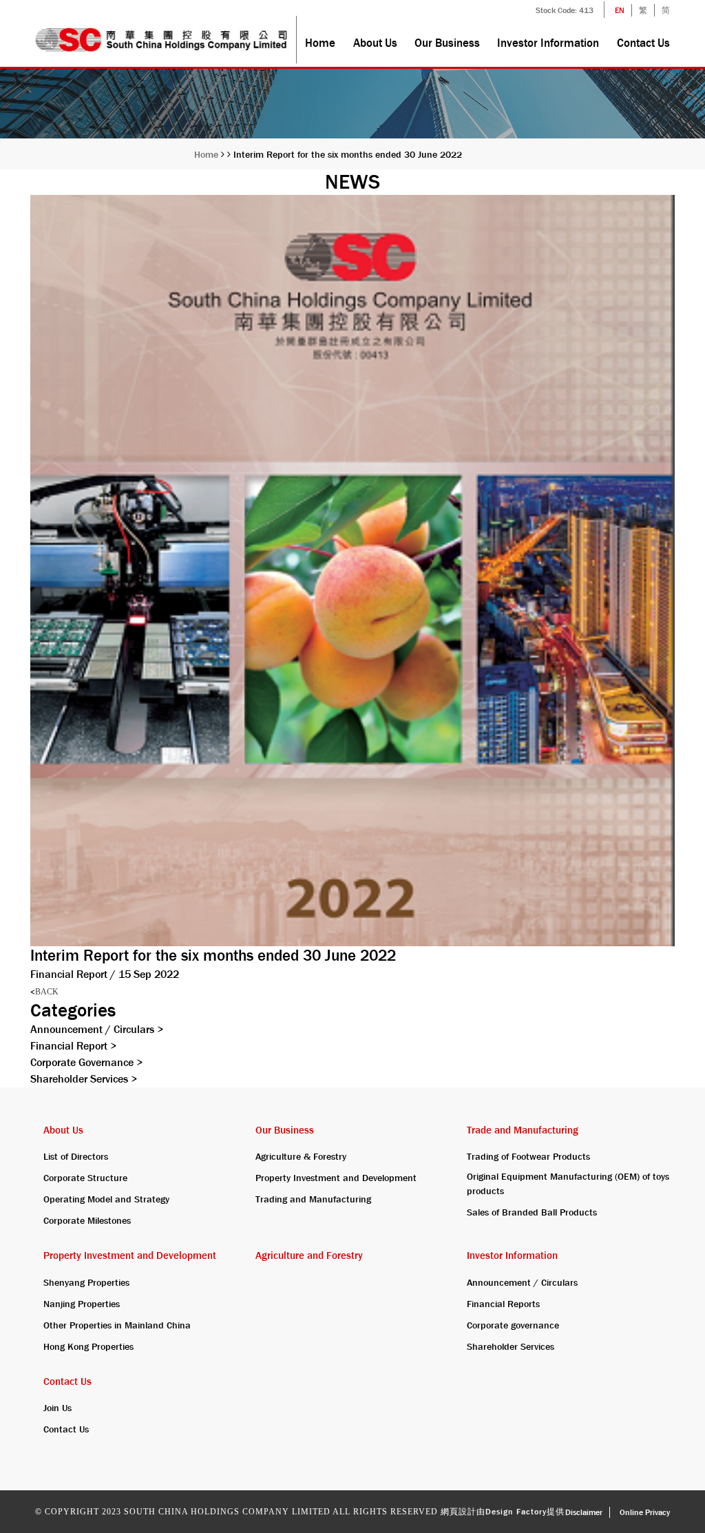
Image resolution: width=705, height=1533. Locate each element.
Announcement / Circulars (96, 1029)
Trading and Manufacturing (313, 1199)
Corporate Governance (86, 1062)
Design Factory (516, 1511)
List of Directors (75, 1156)
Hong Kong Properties (88, 1346)
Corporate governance (513, 1325)
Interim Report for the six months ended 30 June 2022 (347, 154)
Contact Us (643, 43)
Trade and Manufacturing (522, 1130)
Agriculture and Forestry (309, 1255)
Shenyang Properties (86, 1282)
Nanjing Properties (81, 1303)
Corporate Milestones (87, 1220)
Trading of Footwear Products (528, 1156)
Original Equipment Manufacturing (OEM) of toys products (568, 1183)
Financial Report (73, 1046)
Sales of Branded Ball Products (532, 1212)
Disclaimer (583, 1512)
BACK (44, 992)
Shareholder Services (83, 1079)
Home (320, 43)
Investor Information (548, 43)
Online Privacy (645, 1512)
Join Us (57, 1407)
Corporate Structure (85, 1177)
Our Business (447, 43)
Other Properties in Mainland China (117, 1325)
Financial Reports (503, 1303)
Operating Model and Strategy (106, 1199)
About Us (375, 43)
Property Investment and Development (336, 1177)
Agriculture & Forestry (300, 1156)
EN (619, 10)
